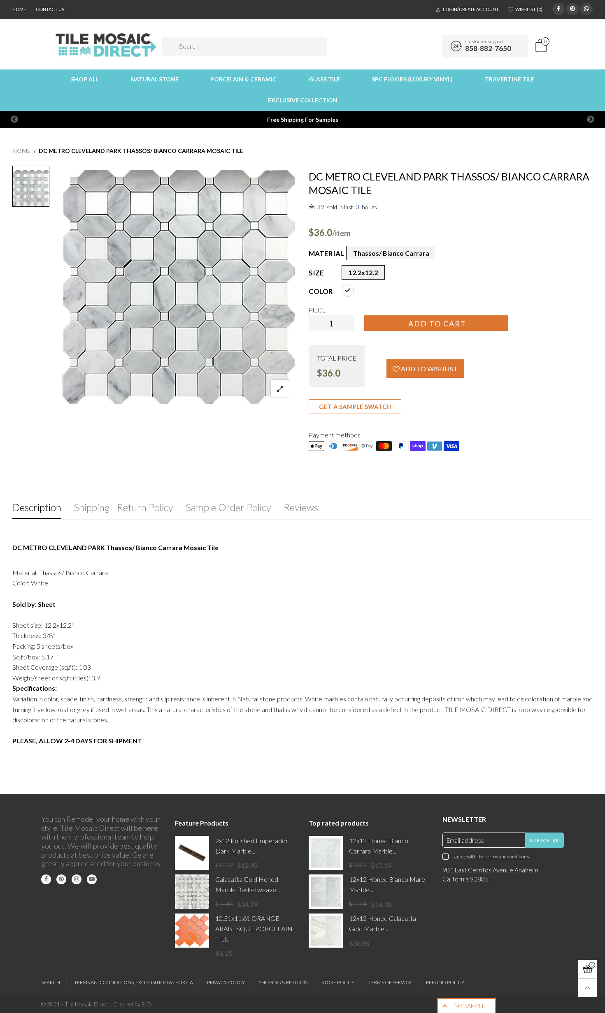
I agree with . (491, 856)
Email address (465, 840)
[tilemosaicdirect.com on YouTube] (92, 879)
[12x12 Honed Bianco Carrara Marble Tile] (326, 853)
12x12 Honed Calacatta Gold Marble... (382, 923)
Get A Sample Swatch (355, 406)
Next (590, 120)
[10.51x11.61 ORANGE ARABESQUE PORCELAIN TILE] (192, 931)
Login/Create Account (471, 9)
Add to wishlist (429, 368)
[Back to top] (587, 987)
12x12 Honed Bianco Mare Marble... (387, 884)
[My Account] (433, 46)
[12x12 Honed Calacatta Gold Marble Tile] (326, 931)
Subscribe (544, 840)
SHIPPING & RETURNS (283, 982)
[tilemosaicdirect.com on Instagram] (76, 879)
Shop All (84, 79)
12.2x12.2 (363, 272)
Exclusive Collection (302, 100)
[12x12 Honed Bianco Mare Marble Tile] (326, 891)
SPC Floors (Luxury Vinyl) (412, 79)
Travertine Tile (509, 79)
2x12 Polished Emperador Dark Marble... (251, 846)
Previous (14, 120)
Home (19, 9)
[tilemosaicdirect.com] (106, 45)
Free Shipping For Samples (302, 119)
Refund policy (445, 982)
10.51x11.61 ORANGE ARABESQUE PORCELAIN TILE (254, 928)
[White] (348, 290)
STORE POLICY (337, 982)
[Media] (280, 388)
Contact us (50, 9)
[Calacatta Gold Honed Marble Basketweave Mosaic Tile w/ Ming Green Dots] (192, 891)
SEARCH (50, 982)
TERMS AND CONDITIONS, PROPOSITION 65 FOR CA (133, 982)
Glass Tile (324, 79)
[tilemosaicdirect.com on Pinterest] (61, 879)
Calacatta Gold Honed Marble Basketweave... (247, 884)
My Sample (469, 1005)
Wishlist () (528, 9)
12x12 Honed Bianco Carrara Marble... (378, 846)
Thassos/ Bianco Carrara (391, 253)
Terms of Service (390, 982)
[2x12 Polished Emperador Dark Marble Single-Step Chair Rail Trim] (192, 853)
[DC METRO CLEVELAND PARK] (179, 287)
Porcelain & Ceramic (243, 79)
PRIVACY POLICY (226, 982)
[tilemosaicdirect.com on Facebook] (46, 879)
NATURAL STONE (154, 79)
